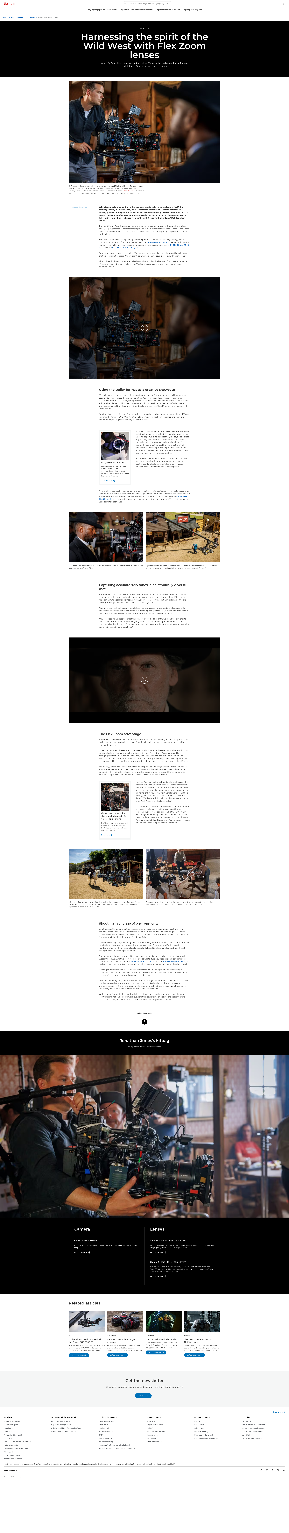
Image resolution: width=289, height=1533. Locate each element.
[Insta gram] (267, 1470)
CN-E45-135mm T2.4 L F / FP (125, 248)
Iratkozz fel (143, 1395)
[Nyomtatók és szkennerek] (154, 10)
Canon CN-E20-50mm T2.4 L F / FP (168, 1240)
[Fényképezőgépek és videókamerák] (118, 10)
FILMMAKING (144, 29)
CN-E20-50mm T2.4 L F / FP (142, 962)
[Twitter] (278, 1470)
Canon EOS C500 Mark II (158, 242)
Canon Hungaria (10, 1470)
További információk (79, 1355)
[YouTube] (283, 1470)
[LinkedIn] (272, 1470)
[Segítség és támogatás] (203, 10)
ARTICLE (72, 1335)
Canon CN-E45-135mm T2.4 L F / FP (168, 1262)
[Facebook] (261, 1470)
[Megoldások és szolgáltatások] (181, 10)
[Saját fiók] (283, 4)
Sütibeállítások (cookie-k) (164, 1464)
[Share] (144, 1022)
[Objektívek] (130, 10)
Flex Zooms (128, 191)
